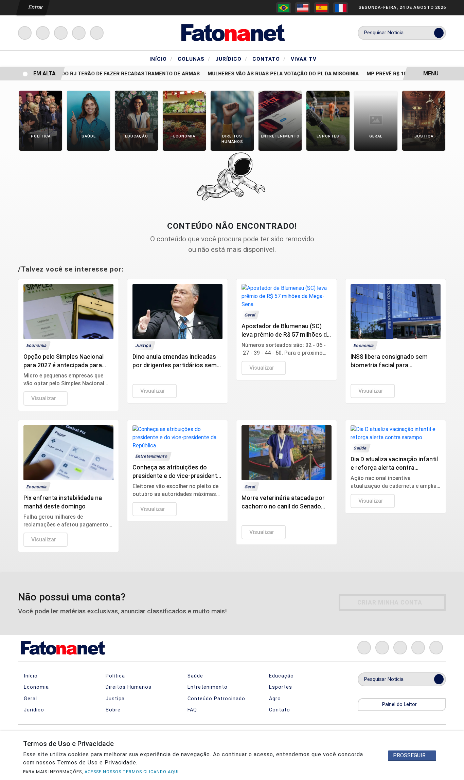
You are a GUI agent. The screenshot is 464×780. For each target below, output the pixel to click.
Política (114, 676)
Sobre (112, 710)
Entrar (35, 7)
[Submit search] (439, 33)
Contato (269, 58)
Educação (280, 676)
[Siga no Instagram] (43, 33)
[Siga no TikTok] (97, 33)
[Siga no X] (61, 33)
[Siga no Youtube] (79, 33)
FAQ (191, 710)
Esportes (279, 687)
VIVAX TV (304, 59)
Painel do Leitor (400, 704)
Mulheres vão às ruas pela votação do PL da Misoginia (276, 74)
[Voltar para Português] (283, 7)
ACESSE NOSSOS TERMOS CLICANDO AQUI (132, 771)
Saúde (194, 676)
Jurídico (231, 58)
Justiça (114, 699)
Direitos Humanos (127, 687)
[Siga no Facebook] (25, 33)
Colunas (194, 58)
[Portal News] (232, 32)
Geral (29, 699)
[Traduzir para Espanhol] (321, 7)
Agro (274, 699)
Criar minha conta (389, 602)
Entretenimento (207, 687)
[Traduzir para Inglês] (302, 7)
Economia (35, 687)
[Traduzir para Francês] (340, 7)
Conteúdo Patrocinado (215, 699)
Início (161, 58)
